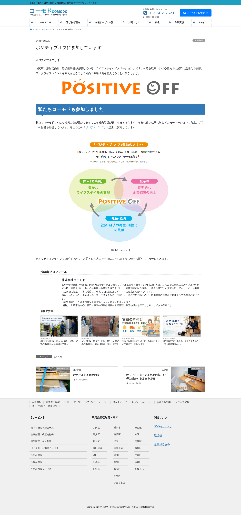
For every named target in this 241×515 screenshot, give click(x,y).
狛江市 (96, 469)
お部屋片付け (154, 335)
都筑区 (117, 462)
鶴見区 (117, 469)
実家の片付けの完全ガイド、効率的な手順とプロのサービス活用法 (141, 342)
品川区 (96, 434)
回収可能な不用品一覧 (42, 427)
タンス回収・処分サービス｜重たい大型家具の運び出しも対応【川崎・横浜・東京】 (100, 342)
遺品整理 (196, 335)
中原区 (138, 455)
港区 (95, 455)
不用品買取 (36, 455)
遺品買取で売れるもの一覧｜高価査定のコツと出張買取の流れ (181, 342)
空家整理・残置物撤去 (42, 434)
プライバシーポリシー (96, 402)
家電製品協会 (162, 444)
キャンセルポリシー (141, 402)
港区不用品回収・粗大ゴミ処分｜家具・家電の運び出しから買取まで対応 (59, 342)
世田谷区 (97, 448)
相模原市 (139, 469)
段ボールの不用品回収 (86, 374)
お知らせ (199, 40)
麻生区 (138, 427)
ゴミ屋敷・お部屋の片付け (44, 448)
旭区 (116, 441)
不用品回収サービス (41, 469)
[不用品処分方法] (53, 379)
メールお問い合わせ (197, 12)
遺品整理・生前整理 (41, 441)
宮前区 (138, 462)
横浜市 (117, 427)
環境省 (158, 435)
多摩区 (138, 448)
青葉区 (117, 434)
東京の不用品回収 (70, 335)
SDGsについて (163, 426)
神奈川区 (118, 448)
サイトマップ (120, 402)
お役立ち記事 (164, 402)
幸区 (137, 434)
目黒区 (96, 462)
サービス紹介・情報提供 (44, 406)
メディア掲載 (182, 402)
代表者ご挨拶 (53, 402)
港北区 (117, 455)
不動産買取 (36, 462)
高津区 (138, 441)
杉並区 (96, 441)
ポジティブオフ (95, 127)
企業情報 (36, 402)
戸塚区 (117, 475)
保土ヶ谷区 (119, 482)
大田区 (96, 427)
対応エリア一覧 (72, 402)
